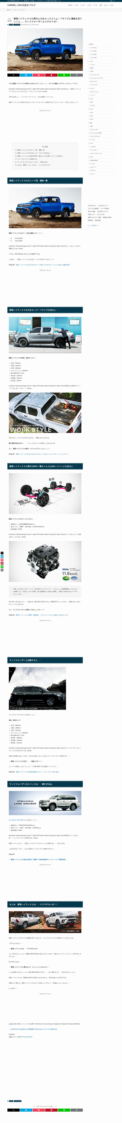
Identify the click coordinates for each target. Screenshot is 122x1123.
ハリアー (92, 64)
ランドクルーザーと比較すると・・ (28, 159)
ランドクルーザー (95, 74)
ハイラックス (17, 24)
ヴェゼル (92, 105)
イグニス (92, 163)
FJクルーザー (93, 81)
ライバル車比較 (105, 208)
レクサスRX (93, 51)
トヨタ (10, 24)
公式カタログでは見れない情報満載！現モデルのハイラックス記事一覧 (34, 1029)
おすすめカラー (92, 205)
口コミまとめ (100, 214)
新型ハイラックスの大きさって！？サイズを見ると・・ (35, 153)
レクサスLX (93, 47)
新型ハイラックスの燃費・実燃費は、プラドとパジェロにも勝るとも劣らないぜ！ (42, 615)
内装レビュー (91, 214)
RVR (91, 126)
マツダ (91, 109)
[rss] (111, 1)
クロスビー (93, 170)
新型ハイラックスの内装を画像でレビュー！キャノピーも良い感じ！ (38, 772)
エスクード (93, 167)
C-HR (91, 71)
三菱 (90, 123)
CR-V (91, 102)
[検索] (113, 1)
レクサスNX (93, 54)
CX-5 (91, 116)
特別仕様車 (98, 220)
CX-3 (91, 112)
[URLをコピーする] (77, 75)
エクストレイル (94, 91)
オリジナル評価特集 (93, 208)
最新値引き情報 (107, 217)
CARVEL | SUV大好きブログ (21, 5)
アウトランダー (94, 129)
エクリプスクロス (95, 136)
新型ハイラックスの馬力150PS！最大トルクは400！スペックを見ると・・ (41, 156)
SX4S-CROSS (94, 160)
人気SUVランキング (102, 211)
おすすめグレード (103, 205)
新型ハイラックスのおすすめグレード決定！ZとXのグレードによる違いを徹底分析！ (43, 265)
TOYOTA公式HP (25, 1037)
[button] (13, 75)
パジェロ (92, 139)
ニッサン (91, 88)
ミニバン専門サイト (93, 225)
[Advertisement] (45, 124)
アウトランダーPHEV (96, 133)
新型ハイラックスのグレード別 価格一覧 (31, 150)
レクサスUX (93, 57)
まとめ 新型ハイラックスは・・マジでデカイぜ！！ (34, 165)
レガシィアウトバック (96, 153)
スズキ (91, 157)
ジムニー (92, 173)
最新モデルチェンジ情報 (94, 217)
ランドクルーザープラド (96, 78)
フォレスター (93, 150)
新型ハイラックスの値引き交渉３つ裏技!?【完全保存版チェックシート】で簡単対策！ (39, 859)
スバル (91, 143)
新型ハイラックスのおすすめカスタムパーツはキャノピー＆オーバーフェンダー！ (42, 454)
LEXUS (91, 44)
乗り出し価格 (91, 211)
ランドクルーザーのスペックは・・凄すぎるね (32, 162)
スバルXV (92, 146)
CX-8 (91, 119)
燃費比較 (90, 220)
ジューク (92, 95)
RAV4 (91, 68)
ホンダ (91, 98)
